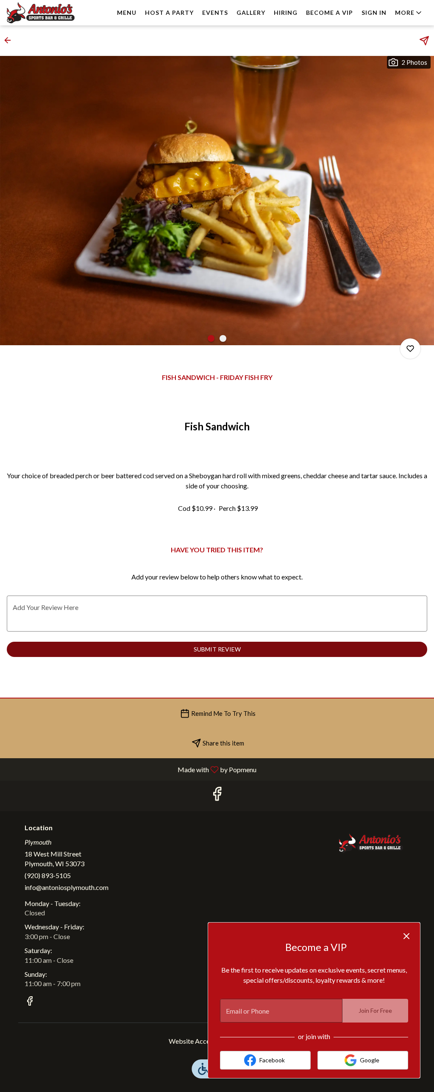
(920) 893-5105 (48, 875)
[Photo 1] (211, 338)
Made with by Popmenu (131, 769)
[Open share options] (424, 40)
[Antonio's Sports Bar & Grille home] (45, 12)
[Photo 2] (223, 338)
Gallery (250, 12)
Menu (126, 12)
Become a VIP (329, 12)
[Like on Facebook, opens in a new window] (217, 796)
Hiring (286, 12)
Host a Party (169, 12)
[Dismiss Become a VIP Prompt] (406, 936)
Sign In (374, 12)
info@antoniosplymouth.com (66, 887)
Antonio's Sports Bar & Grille (371, 843)
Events (215, 12)
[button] (409, 12)
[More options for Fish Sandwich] (410, 348)
